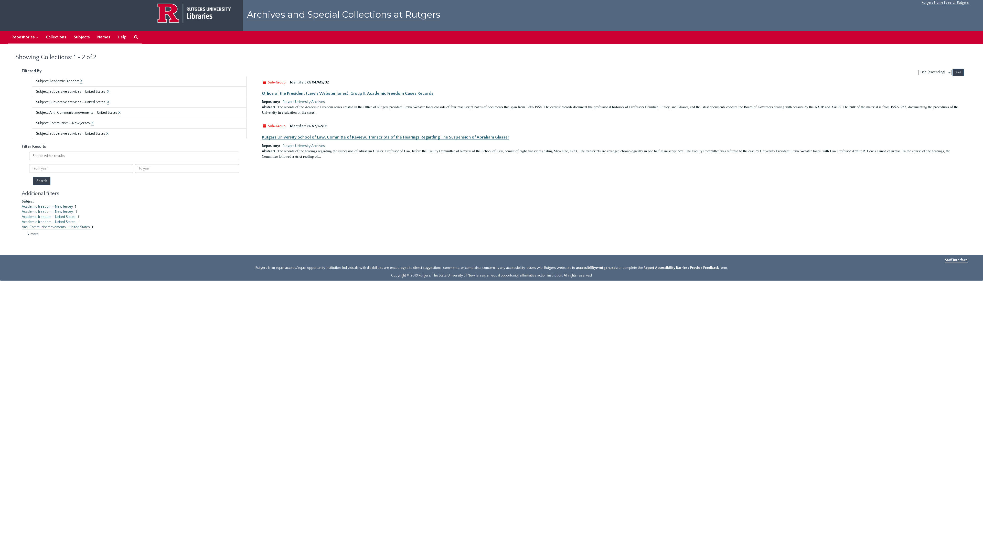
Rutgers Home (932, 3)
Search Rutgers (957, 3)
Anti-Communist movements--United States (56, 227)
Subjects (82, 37)
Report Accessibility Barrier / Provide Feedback (681, 268)
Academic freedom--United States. (49, 222)
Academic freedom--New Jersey (48, 207)
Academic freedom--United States (49, 217)
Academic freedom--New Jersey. (48, 212)
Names (103, 37)
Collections (56, 37)
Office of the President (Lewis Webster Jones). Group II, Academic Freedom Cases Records (347, 93)
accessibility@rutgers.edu (597, 268)
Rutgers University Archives (304, 102)
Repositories (24, 37)
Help (122, 37)
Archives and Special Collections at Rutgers (343, 14)
